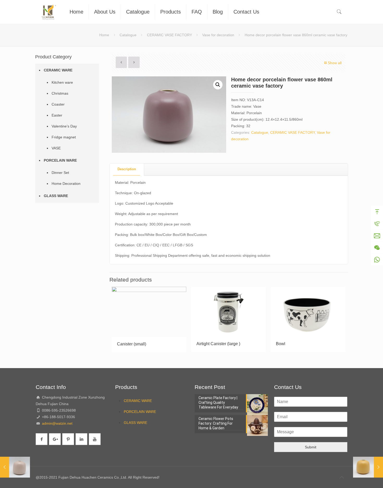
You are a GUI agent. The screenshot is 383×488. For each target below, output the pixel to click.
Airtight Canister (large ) (218, 343)
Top (377, 212)
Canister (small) (131, 344)
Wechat (377, 248)
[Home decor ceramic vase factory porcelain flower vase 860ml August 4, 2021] (15, 467)
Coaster (58, 104)
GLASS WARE (56, 196)
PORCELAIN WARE (60, 160)
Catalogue (128, 35)
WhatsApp (377, 260)
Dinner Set (60, 172)
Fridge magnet (64, 137)
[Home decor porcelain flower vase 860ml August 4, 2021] (368, 467)
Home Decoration (66, 183)
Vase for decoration (218, 35)
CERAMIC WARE (58, 70)
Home (104, 35)
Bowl (280, 343)
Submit (310, 447)
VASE (56, 148)
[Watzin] (49, 11)
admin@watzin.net (56, 423)
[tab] (127, 169)
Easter (57, 115)
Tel (377, 224)
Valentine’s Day (64, 126)
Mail (377, 236)
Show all (335, 63)
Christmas (60, 93)
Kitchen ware (62, 82)
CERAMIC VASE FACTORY (169, 35)
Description (127, 169)
